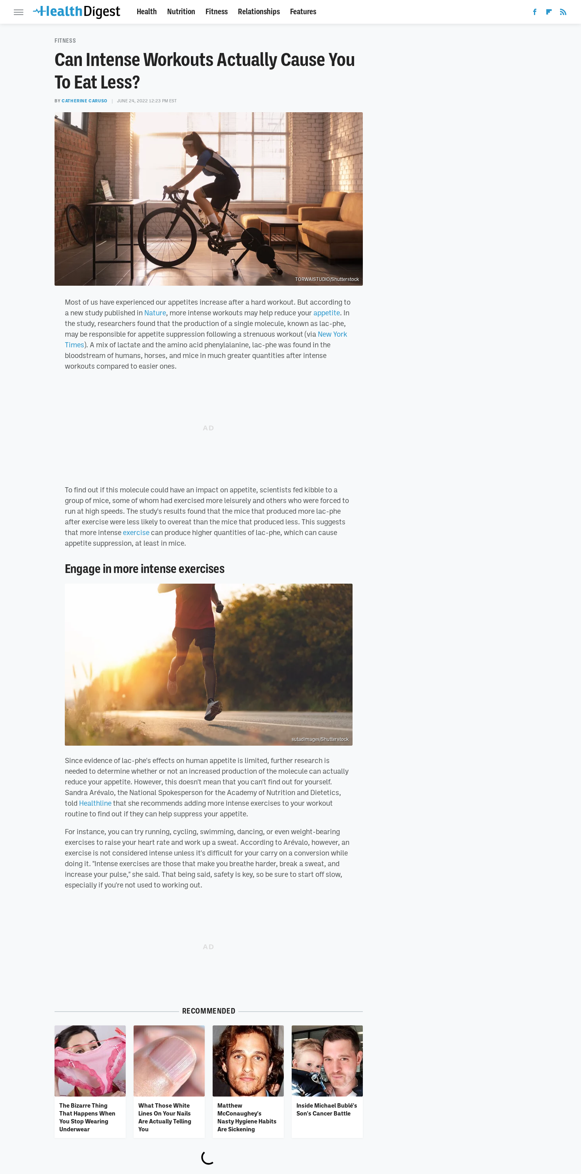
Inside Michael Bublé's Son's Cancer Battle (326, 1109)
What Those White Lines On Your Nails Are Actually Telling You (164, 1117)
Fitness (217, 11)
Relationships (259, 11)
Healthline (95, 803)
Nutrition (181, 11)
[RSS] (563, 13)
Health (147, 11)
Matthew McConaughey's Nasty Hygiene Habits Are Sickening (247, 1117)
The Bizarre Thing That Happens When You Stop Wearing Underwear (87, 1117)
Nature (155, 312)
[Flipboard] (549, 13)
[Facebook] (535, 13)
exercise (136, 532)
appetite (326, 312)
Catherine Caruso (85, 101)
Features (303, 11)
